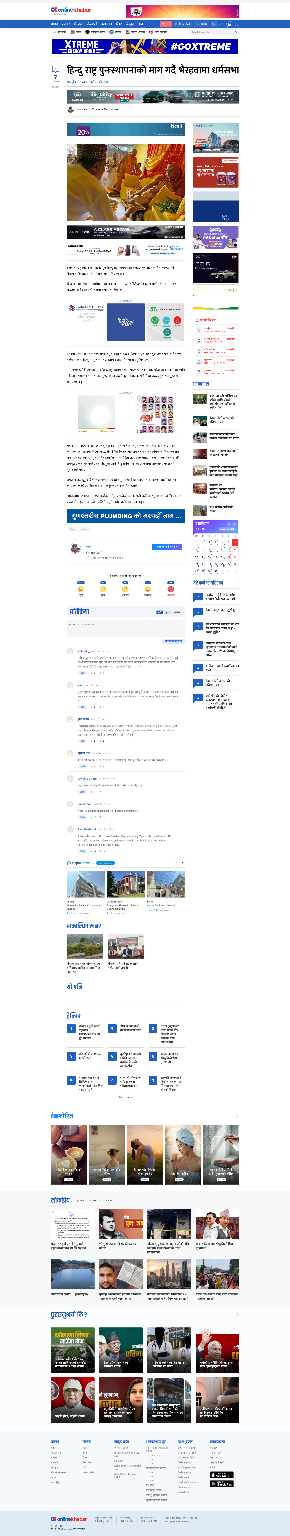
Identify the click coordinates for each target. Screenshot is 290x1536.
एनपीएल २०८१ (121, 1448)
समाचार (66, 24)
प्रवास (53, 1477)
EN (213, 24)
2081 (152, 1459)
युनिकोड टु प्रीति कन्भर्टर (156, 1500)
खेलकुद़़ (54, 1468)
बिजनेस (78, 24)
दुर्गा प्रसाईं (62, 32)
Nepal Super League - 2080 (126, 1476)
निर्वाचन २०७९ (184, 1472)
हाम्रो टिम (214, 1448)
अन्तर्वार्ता (54, 1463)
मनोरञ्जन (107, 24)
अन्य (140, 24)
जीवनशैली (92, 24)
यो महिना (107, 1200)
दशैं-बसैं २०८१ (184, 1492)
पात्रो (167, 24)
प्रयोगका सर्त (215, 1453)
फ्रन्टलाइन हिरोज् (153, 1490)
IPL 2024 (118, 1461)
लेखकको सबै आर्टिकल (167, 547)
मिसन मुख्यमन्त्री (161, 32)
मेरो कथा (150, 1485)
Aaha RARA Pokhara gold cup (127, 1468)
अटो (84, 1468)
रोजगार (86, 1458)
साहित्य (54, 1458)
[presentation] (176, 862)
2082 (152, 1463)
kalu (80, 685)
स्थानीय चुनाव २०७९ (187, 1468)
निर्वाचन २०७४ (184, 1463)
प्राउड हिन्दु (83, 651)
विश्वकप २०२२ (184, 1487)
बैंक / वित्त (87, 1463)
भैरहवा (72, 529)
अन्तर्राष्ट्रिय (55, 1482)
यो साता (94, 1200)
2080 (152, 1455)
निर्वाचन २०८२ (184, 1477)
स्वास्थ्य (204, 24)
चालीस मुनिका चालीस (156, 1468)
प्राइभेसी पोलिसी (217, 1463)
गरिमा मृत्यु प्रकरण (98, 32)
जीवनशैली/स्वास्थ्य (59, 1472)
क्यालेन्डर (202, 523)
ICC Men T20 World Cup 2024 (127, 1455)
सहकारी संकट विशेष (187, 1448)
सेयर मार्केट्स (184, 24)
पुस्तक (78, 32)
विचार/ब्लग (56, 1453)
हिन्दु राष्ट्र (84, 529)
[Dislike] (100, 672)
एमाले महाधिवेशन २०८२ (188, 1482)
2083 (152, 1480)
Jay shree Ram (87, 778)
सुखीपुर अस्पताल (138, 32)
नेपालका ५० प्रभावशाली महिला (157, 1450)
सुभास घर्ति (84, 753)
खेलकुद (130, 24)
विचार (119, 24)
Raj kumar (84, 804)
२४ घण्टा (81, 1200)
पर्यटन (85, 1453)
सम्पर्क (212, 1468)
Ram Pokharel (87, 829)
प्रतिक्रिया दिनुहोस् (173, 641)
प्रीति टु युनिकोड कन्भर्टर (156, 1495)
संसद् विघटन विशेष (186, 1458)
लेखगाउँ (118, 32)
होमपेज (54, 24)
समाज (53, 1448)
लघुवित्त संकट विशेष (187, 1453)
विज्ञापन (213, 1458)
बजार (85, 1448)
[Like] (91, 672)
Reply (82, 673)
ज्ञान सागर (83, 719)
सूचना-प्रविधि (88, 1472)
